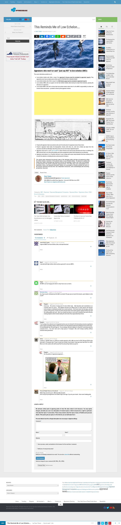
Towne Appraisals (65, 178)
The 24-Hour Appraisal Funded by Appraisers (110, 66)
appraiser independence (76, 487)
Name (37, 432)
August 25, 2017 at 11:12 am (56, 352)
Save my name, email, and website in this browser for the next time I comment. (57, 444)
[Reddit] (62, 36)
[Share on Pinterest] (109, 523)
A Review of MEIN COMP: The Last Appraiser (110, 129)
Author (36, 172)
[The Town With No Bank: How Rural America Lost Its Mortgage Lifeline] (44, 209)
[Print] (78, 36)
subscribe (66, 454)
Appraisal (46, 192)
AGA (68, 492)
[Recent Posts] (112, 27)
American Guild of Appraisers (73, 484)
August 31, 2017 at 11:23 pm (66, 391)
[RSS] (28, 19)
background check (80, 489)
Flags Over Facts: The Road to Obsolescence (110, 32)
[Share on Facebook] (99, 523)
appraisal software (104, 484)
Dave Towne (39, 31)
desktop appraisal (90, 484)
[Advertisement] (85, 10)
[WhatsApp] (57, 36)
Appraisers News (83, 192)
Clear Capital (83, 482)
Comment (38, 421)
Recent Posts (43, 172)
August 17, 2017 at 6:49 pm (55, 292)
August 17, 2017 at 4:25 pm (51, 282)
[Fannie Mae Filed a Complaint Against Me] (64, 209)
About (35, 2)
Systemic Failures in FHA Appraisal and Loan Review (110, 92)
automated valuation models (82, 491)
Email (66, 432)
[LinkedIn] (41, 36)
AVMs (85, 484)
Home (6, 2)
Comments (41, 238)
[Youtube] (26, 19)
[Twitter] (23, 19)
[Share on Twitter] (102, 523)
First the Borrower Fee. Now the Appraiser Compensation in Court (110, 205)
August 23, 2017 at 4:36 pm (51, 338)
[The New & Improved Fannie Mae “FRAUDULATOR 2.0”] (83, 209)
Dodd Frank (90, 487)
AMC (41, 192)
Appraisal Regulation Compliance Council (95, 482)
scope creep (83, 196)
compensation (70, 482)
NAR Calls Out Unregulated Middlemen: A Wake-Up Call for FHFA (110, 102)
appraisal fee (87, 489)
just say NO (55, 150)
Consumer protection (94, 489)
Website (38, 438)
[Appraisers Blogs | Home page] (18, 10)
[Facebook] (47, 36)
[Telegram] (52, 36)
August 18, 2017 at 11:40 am (52, 322)
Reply (41, 249)
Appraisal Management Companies (59, 192)
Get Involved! (27, 2)
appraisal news (64, 196)
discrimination (84, 487)
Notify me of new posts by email (45, 448)
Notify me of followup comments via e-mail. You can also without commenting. (58, 454)
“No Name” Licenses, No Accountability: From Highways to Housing (110, 166)
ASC (83, 484)
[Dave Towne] (38, 181)
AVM (95, 484)
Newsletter (86, 2)
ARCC (90, 491)
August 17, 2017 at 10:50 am (57, 242)
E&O (90, 192)
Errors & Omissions (39, 194)
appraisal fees (76, 482)
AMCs (43, 196)
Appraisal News (74, 192)
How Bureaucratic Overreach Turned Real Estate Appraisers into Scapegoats (110, 234)
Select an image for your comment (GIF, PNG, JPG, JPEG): (50, 461)
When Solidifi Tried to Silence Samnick (110, 84)
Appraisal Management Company (101, 487)
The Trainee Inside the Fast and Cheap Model (110, 146)
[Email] (68, 36)
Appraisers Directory (54, 2)
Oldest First (53, 230)
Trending (12, 2)
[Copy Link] (73, 36)
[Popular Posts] (101, 27)
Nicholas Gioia (43, 292)
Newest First (46, 230)
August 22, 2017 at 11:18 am (56, 304)
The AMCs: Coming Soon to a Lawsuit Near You (110, 49)
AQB (66, 484)
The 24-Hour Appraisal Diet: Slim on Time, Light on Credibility (109, 185)
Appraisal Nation (95, 491)
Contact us (44, 2)
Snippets (19, 2)
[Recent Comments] (106, 27)
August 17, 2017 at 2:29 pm (51, 262)
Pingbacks (52, 238)
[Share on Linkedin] (106, 523)
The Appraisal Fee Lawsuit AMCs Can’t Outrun (110, 41)
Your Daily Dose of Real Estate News (71, 2)
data (66, 482)
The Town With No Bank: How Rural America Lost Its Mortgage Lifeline (43, 218)
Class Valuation (72, 491)
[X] (36, 36)
